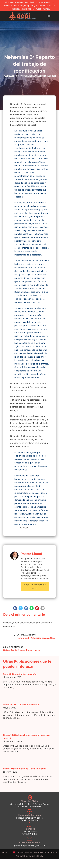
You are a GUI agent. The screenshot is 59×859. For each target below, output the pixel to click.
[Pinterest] (37, 608)
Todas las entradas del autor (34, 586)
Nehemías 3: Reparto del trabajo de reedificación (29, 64)
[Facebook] (15, 608)
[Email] (42, 608)
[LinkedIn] (26, 608)
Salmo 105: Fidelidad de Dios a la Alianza (24, 768)
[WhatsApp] (32, 608)
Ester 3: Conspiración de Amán (19, 674)
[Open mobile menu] (49, 16)
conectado (30, 622)
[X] (21, 608)
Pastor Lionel (31, 554)
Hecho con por (17, 852)
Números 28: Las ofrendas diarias (21, 704)
